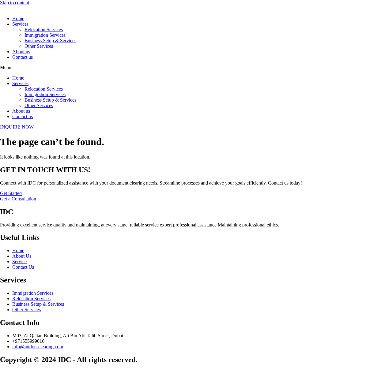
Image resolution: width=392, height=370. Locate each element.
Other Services (38, 46)
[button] (196, 67)
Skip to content (14, 2)
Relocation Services (43, 29)
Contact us (22, 57)
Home (18, 18)
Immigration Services (45, 35)
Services (20, 24)
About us (21, 51)
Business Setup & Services (50, 40)
